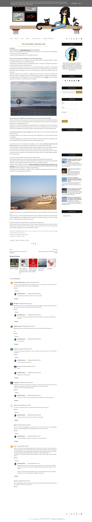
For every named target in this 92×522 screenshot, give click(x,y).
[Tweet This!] (33, 244)
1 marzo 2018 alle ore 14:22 (23, 446)
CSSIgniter (36, 519)
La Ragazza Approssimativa (19, 282)
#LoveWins (49, 268)
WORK (27, 38)
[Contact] (78, 80)
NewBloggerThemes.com (58, 519)
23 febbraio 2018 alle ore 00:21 (28, 326)
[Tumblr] (79, 39)
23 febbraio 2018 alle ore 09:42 (25, 349)
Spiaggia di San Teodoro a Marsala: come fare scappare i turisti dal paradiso (74, 160)
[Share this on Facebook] (31, 244)
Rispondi (15, 288)
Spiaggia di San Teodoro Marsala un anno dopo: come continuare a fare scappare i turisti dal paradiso (74, 198)
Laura (15, 446)
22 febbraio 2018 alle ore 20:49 (34, 293)
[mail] (81, 39)
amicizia (12, 240)
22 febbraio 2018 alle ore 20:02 (32, 282)
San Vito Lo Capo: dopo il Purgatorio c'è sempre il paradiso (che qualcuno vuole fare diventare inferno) (74, 179)
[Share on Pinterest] (35, 244)
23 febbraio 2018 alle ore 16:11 (34, 395)
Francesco (16, 349)
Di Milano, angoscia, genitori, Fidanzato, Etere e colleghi (33, 270)
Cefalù (46, 77)
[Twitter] (66, 39)
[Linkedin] (74, 39)
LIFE (22, 38)
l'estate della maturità (25, 50)
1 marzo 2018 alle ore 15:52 (33, 463)
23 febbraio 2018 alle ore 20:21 (28, 366)
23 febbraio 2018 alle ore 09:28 (34, 339)
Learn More (74, 3)
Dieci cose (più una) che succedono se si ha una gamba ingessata (74, 189)
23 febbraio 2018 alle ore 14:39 (26, 382)
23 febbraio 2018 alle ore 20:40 (24, 405)
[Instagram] (76, 39)
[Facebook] (69, 39)
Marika (15, 424)
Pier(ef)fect (16, 303)
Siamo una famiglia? (14, 268)
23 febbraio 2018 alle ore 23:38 (34, 372)
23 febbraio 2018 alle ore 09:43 (34, 360)
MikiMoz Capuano (17, 326)
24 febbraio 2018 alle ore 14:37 (34, 436)
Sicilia (27, 240)
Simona (15, 405)
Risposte (17, 291)
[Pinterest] (71, 39)
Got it (80, 3)
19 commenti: (45, 46)
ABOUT (16, 38)
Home (11, 38)
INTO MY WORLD (36, 38)
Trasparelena (16, 382)
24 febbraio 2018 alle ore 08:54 (24, 424)
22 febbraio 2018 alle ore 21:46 (34, 314)
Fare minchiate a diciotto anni (33, 44)
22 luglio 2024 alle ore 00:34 (24, 480)
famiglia (22, 240)
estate (17, 240)
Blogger (61, 518)
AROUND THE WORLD (48, 38)
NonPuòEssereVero (21, 293)
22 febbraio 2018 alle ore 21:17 (25, 303)
